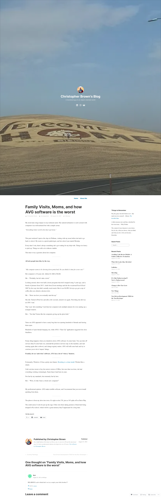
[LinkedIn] (77, 105)
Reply (31, 489)
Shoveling (114, 273)
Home (76, 198)
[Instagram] (80, 105)
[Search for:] (120, 245)
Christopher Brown (32, 216)
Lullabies (114, 267)
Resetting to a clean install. (66, 362)
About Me (83, 198)
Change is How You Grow (119, 285)
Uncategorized (45, 216)
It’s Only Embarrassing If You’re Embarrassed (119, 279)
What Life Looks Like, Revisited (121, 262)
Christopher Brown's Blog (80, 96)
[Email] (84, 105)
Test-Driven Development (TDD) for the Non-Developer (69, 455)
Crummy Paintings (31, 455)
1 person (35, 486)
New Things (115, 291)
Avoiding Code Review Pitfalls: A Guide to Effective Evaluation (121, 255)
